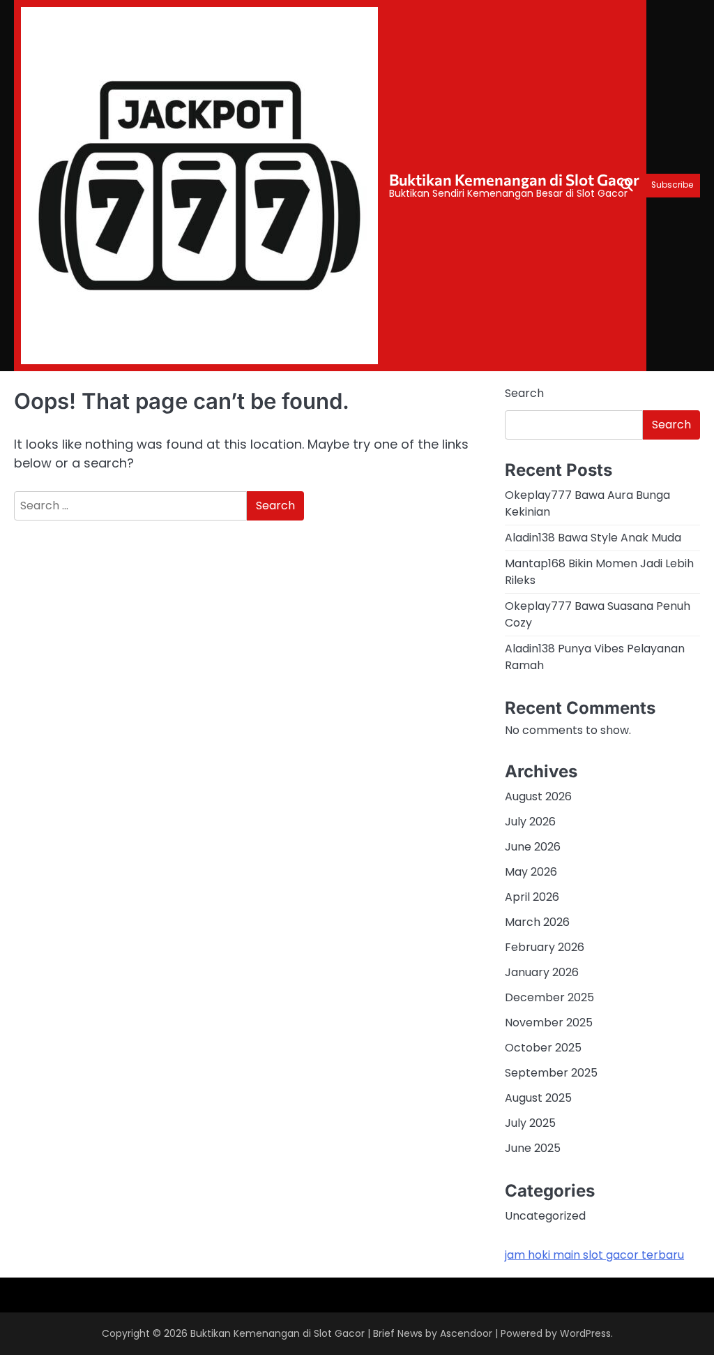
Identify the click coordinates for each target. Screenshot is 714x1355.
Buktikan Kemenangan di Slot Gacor (514, 179)
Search (524, 393)
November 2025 (549, 1023)
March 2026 (537, 922)
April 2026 (532, 897)
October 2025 (543, 1048)
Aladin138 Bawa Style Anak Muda (593, 538)
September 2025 (551, 1073)
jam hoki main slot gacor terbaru (594, 1255)
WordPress (585, 1333)
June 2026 (533, 847)
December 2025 (549, 997)
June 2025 (533, 1148)
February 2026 (544, 947)
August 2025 (538, 1098)
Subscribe (672, 185)
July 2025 (530, 1123)
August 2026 (538, 796)
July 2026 (530, 822)
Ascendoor (466, 1333)
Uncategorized (545, 1216)
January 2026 (542, 972)
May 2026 (531, 872)
